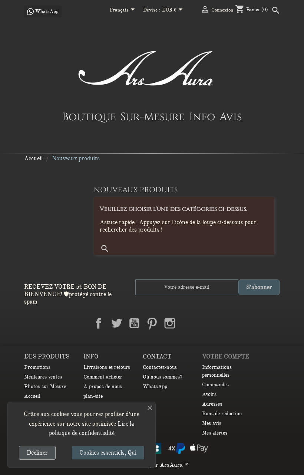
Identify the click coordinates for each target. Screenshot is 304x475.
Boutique (89, 116)
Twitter (116, 323)
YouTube (134, 323)
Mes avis (211, 423)
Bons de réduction (222, 413)
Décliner (37, 452)
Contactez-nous (160, 367)
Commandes (215, 384)
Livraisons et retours (106, 367)
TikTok (205, 323)
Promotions (37, 367)
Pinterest (152, 323)
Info (202, 116)
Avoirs (209, 394)
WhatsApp (155, 386)
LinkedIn (187, 323)
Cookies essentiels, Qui (107, 452)
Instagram (169, 323)
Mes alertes (214, 433)
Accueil (32, 396)
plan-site (93, 396)
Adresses (212, 404)
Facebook (98, 323)
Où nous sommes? (162, 377)
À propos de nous (102, 386)
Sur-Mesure (152, 116)
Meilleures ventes (43, 377)
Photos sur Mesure (45, 386)
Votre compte (225, 356)
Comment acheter (102, 377)
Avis (230, 116)
